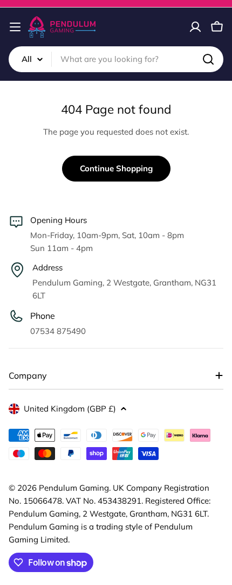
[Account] (195, 26)
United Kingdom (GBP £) (70, 408)
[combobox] (116, 59)
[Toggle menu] (15, 26)
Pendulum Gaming (74, 488)
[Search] (208, 59)
